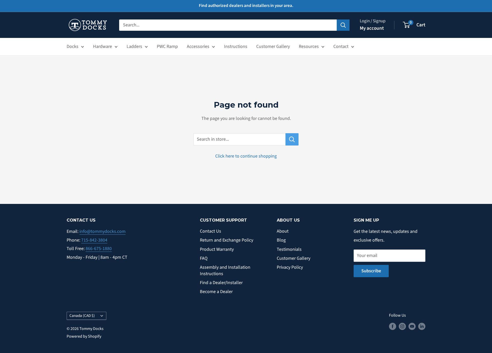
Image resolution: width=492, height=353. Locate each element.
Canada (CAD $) (82, 315)
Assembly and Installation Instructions (225, 270)
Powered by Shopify (84, 336)
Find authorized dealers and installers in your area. (246, 6)
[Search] (343, 24)
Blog (281, 240)
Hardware (102, 46)
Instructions (235, 46)
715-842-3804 (94, 240)
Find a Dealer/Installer (221, 282)
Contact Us (210, 231)
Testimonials (289, 249)
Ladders (134, 46)
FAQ (204, 258)
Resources (309, 46)
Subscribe (371, 271)
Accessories (198, 46)
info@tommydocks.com (102, 231)
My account (372, 28)
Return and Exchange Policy (226, 240)
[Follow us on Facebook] (392, 326)
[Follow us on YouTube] (412, 326)
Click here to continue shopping (246, 156)
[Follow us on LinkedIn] (421, 326)
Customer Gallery (273, 46)
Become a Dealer (216, 291)
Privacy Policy (290, 267)
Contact (340, 46)
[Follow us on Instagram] (402, 326)
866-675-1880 (99, 248)
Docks (72, 46)
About (283, 231)
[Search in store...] (292, 139)
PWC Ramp (167, 46)
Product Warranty (217, 249)
